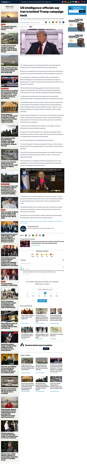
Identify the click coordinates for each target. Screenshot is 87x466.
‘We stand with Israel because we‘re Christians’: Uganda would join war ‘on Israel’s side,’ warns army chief (42, 318)
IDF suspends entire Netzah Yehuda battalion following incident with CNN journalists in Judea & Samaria (8, 142)
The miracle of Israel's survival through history (8, 27)
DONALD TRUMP (44, 221)
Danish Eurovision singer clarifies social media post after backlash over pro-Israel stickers (8, 347)
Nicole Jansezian (24, 323)
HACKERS (50, 221)
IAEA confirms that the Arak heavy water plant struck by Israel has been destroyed (9, 70)
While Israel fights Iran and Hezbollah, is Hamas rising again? (42, 336)
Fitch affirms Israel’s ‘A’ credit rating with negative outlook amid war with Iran (9, 326)
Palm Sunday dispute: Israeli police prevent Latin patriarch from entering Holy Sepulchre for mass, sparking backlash (8, 413)
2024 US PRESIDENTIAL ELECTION (32, 221)
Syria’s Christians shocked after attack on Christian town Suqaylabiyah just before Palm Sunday (8, 304)
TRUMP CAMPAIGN (56, 221)
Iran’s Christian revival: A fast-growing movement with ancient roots (27, 336)
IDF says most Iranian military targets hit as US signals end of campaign (8, 391)
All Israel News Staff (24, 22)
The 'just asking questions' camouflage (9, 284)
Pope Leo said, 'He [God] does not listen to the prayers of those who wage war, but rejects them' (9, 215)
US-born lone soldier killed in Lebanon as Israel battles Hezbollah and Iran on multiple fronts (9, 457)
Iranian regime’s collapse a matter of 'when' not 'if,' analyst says (27, 317)
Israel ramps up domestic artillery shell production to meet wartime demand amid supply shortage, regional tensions (9, 118)
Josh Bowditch (53, 338)
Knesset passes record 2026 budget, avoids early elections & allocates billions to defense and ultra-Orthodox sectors (9, 238)
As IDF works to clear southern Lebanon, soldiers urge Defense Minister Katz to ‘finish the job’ (9, 49)
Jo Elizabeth (23, 338)
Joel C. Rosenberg (54, 372)
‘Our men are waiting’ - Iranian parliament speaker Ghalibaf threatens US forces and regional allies (9, 370)
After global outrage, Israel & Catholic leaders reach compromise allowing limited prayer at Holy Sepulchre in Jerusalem (9, 261)
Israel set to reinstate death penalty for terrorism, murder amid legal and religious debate (9, 165)
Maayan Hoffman (39, 338)
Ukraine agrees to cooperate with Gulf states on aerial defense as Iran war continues (9, 435)
